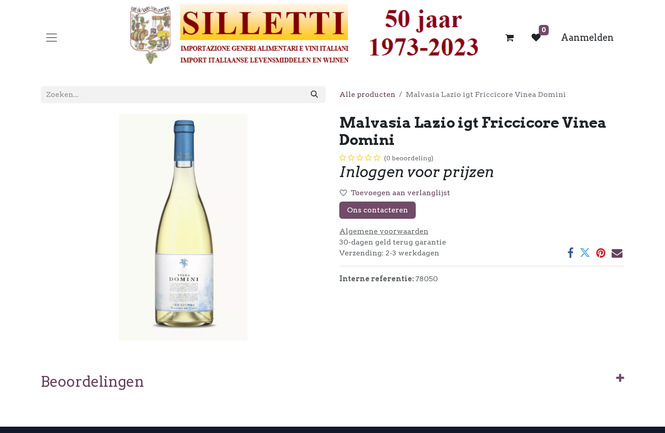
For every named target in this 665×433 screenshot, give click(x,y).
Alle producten (367, 94)
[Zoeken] (314, 94)
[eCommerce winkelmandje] (510, 37)
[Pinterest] (601, 252)
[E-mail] (617, 252)
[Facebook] (570, 252)
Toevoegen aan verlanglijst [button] (400, 192)
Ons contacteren (377, 210)
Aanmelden (587, 37)
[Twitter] (585, 252)
